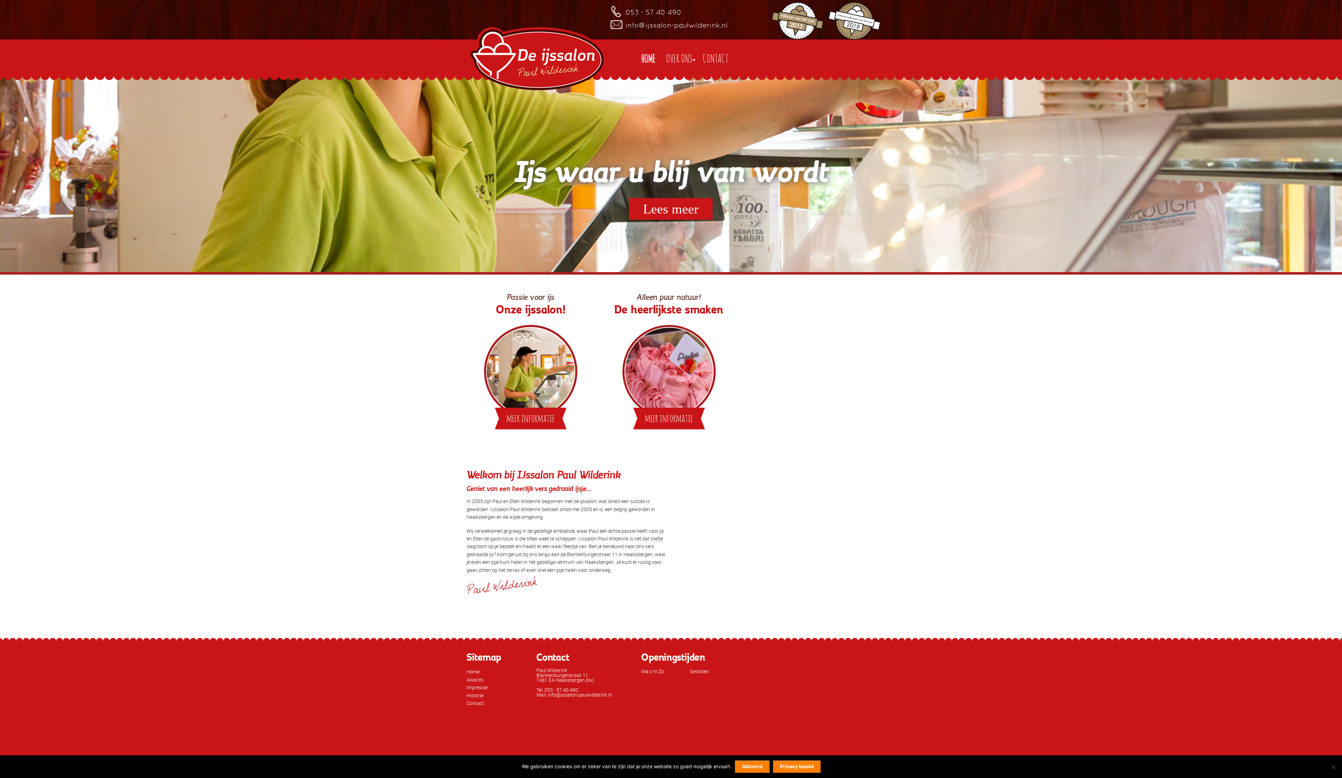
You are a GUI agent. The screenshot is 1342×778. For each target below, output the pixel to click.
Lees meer (671, 209)
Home (473, 671)
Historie (475, 695)
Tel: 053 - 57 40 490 (557, 689)
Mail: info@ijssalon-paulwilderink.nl (574, 694)
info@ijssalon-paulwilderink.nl (677, 25)
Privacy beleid (797, 766)
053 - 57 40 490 (653, 12)
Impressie (477, 687)
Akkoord (752, 766)
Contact (475, 703)
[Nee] (1333, 766)
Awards (475, 679)
